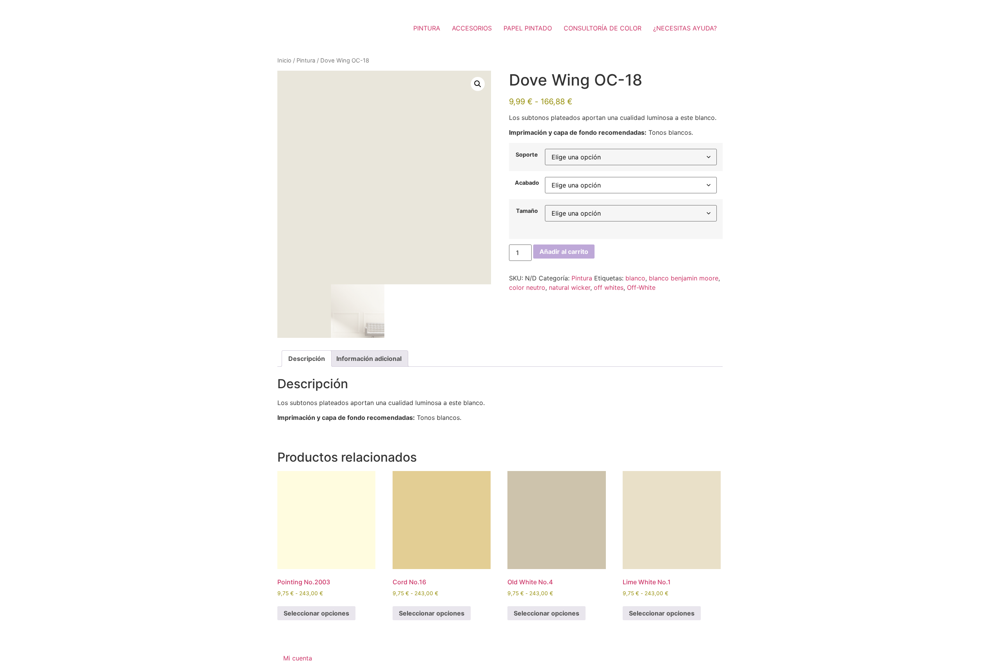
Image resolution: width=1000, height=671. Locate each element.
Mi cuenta (297, 658)
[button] (478, 84)
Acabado (527, 183)
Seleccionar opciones (316, 613)
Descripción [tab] (306, 358)
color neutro (527, 287)
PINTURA (426, 28)
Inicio (284, 60)
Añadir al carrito (563, 251)
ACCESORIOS (472, 28)
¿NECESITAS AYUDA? (685, 28)
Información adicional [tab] (369, 358)
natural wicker (569, 287)
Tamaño (527, 211)
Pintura (305, 60)
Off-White (641, 287)
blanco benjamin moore (683, 278)
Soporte (527, 154)
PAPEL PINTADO (528, 28)
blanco (635, 278)
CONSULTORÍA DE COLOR (602, 28)
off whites (608, 287)
